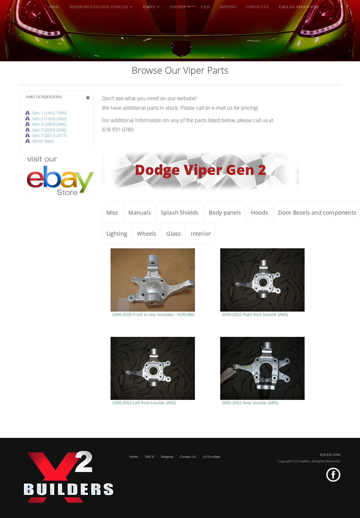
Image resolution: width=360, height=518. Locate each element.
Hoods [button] (259, 212)
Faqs (205, 7)
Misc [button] (112, 212)
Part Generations (44, 97)
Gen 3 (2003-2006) (49, 124)
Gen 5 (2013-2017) (49, 135)
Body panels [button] (225, 212)
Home (54, 7)
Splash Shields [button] (180, 212)
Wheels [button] (146, 233)
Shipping (228, 7)
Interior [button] (201, 233)
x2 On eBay (211, 456)
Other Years (43, 141)
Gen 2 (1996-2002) (49, 118)
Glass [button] (173, 233)
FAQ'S (149, 456)
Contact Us (257, 7)
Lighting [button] (116, 233)
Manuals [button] (139, 212)
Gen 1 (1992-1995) (49, 113)
